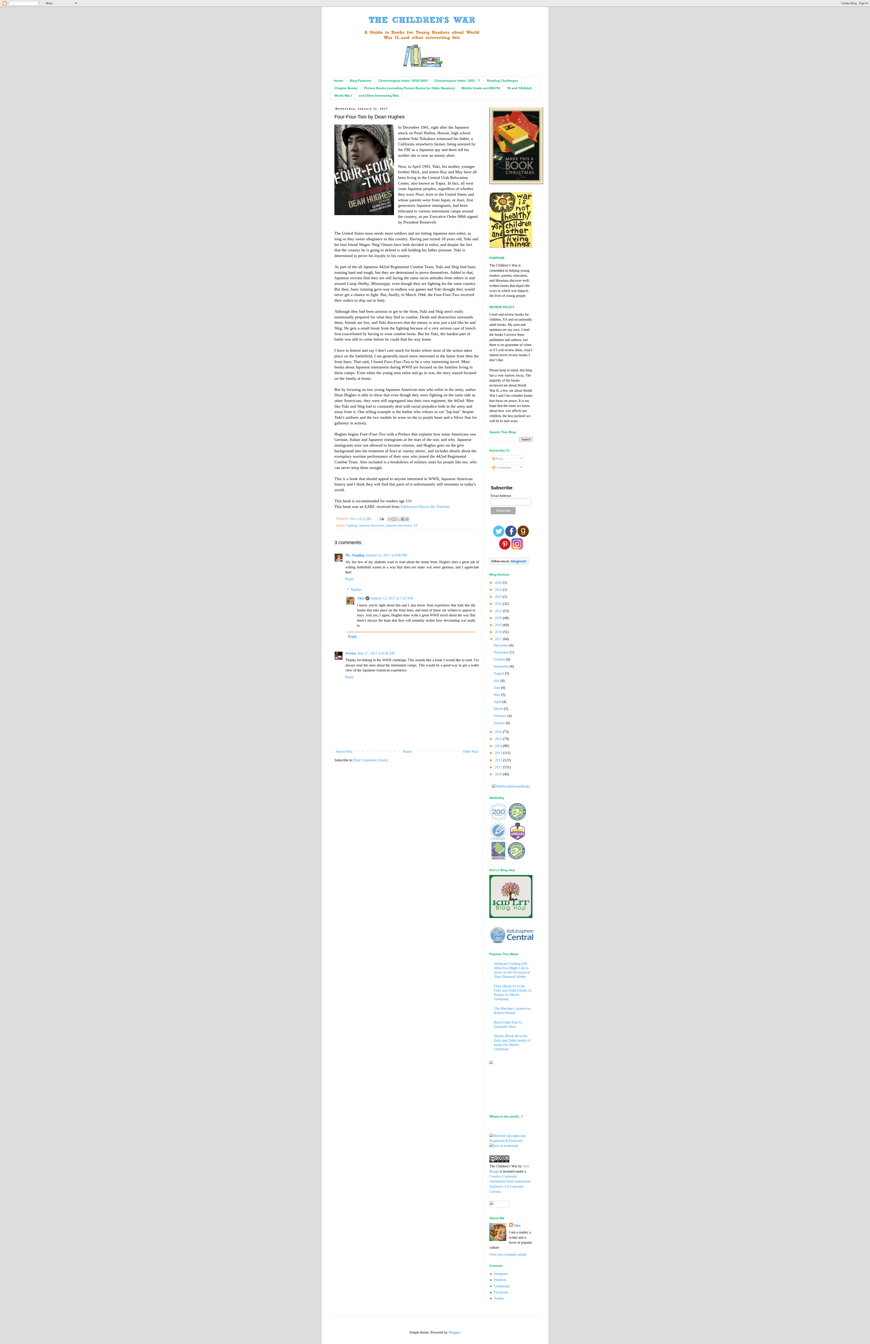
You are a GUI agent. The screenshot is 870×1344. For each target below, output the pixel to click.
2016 (499, 732)
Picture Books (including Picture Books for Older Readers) (409, 88)
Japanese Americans (371, 525)
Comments (503, 467)
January (500, 723)
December (501, 645)
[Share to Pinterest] (407, 519)
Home (338, 80)
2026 (499, 582)
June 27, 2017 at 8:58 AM (376, 653)
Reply (349, 579)
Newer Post (344, 751)
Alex (360, 598)
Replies (356, 589)
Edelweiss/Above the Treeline (425, 506)
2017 (499, 639)
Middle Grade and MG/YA (481, 88)
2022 (499, 604)
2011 (499, 767)
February (501, 716)
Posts (499, 459)
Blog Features (361, 80)
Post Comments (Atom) (371, 760)
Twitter (499, 1298)
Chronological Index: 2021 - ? (457, 80)
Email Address (501, 496)
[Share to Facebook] (403, 519)
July (497, 681)
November (502, 652)
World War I (343, 95)
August (499, 673)
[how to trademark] (503, 1146)
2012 (499, 760)
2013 (499, 753)
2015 (499, 739)
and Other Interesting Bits (379, 95)
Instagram (501, 1274)
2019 (499, 625)
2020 (499, 618)
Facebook (501, 1292)
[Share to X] (398, 519)
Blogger (454, 1332)
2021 (499, 611)
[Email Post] (381, 518)
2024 (499, 589)
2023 (499, 597)
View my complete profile (508, 1254)
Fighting (351, 525)
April (498, 702)
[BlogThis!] (394, 519)
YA (415, 525)
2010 (499, 774)
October (500, 659)
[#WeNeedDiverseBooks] (511, 786)
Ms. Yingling (355, 555)
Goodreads (502, 1286)
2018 (499, 632)
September (502, 666)
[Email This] (390, 519)
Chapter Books (346, 88)
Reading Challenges (502, 80)
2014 (499, 746)
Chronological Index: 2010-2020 (403, 80)
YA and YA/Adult (519, 88)
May (497, 695)
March (499, 709)
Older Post (470, 751)
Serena (350, 653)
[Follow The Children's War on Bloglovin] (509, 563)
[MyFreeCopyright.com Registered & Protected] (510, 1141)
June (497, 688)
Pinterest (500, 1280)
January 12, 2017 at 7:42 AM (392, 598)
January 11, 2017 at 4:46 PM (386, 555)
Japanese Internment (399, 525)
